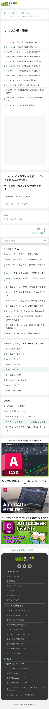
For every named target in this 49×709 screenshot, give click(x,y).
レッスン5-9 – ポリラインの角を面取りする (24, 306)
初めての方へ (14, 576)
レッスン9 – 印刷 (13, 390)
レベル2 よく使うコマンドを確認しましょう (25, 421)
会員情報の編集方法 (16, 644)
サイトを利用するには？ (15, 606)
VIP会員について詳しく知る (18, 196)
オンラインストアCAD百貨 (19, 668)
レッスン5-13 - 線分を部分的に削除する (21, 105)
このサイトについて (13, 571)
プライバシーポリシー (17, 586)
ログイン (8, 203)
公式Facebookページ (17, 678)
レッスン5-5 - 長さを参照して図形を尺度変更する (24, 61)
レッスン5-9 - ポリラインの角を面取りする (22, 80)
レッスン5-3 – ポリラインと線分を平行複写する (25, 266)
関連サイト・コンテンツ (15, 664)
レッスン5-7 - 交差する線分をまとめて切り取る (24, 71)
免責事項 (12, 590)
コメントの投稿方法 (16, 639)
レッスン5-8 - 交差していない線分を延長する (23, 75)
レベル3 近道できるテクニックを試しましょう (25, 428)
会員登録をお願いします (18, 615)
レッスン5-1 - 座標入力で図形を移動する (21, 42)
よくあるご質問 (15, 653)
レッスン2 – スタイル (15, 354)
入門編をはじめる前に (15, 406)
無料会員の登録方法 (16, 620)
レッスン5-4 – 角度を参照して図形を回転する (25, 273)
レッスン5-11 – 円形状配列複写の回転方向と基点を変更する (25, 318)
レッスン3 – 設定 (13, 359)
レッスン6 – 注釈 (35, 232)
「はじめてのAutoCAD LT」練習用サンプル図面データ (26, 688)
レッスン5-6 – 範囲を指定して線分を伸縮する (25, 287)
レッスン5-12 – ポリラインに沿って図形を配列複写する (25, 326)
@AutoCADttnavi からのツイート (25, 550)
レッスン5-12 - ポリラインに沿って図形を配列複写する (25, 99)
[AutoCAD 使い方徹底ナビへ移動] (5, 13)
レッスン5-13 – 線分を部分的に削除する (23, 333)
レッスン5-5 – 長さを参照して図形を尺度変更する (25, 280)
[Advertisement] (24, 140)
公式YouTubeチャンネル (18, 683)
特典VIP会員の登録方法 (17, 625)
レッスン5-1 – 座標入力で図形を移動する (24, 254)
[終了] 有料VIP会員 (16, 629)
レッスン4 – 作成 (14, 219)
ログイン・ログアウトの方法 (20, 634)
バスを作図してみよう (15, 411)
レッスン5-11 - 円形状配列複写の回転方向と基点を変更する (25, 91)
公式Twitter (13, 673)
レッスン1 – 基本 (13, 348)
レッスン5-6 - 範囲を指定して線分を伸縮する (23, 66)
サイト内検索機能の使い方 (19, 610)
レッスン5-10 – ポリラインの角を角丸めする (25, 311)
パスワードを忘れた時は (18, 648)
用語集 (8, 659)
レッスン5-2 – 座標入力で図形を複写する (24, 259)
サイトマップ (14, 600)
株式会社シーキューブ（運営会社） (22, 695)
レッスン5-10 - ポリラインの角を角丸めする (22, 85)
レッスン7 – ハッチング (16, 380)
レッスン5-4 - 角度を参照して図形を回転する (23, 56)
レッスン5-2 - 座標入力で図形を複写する (21, 47)
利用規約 (12, 581)
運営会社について (15, 595)
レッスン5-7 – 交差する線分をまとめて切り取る (25, 294)
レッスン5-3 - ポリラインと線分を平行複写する (24, 52)
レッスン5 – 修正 (16, 30)
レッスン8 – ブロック (15, 385)
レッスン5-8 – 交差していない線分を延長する (25, 300)
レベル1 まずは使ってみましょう (21, 416)
